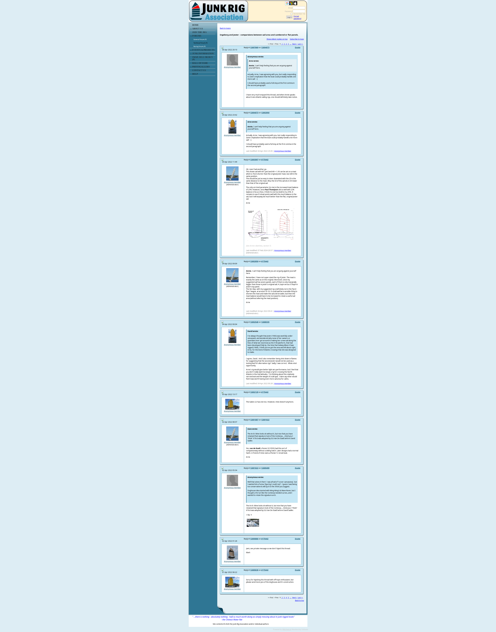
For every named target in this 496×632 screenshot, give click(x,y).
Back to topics (225, 28)
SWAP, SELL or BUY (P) (202, 58)
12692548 (254, 322)
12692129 (254, 392)
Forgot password (297, 17)
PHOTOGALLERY (201, 67)
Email (289, 8)
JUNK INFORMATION (203, 53)
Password (288, 11)
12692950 (265, 113)
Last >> (300, 44)
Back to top (299, 600)
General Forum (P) (200, 39)
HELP (195, 74)
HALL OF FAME (200, 63)
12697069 (254, 47)
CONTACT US (199, 70)
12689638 (254, 570)
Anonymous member (232, 67)
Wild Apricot (286, 629)
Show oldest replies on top (277, 39)
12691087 (254, 420)
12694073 (265, 47)
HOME (195, 25)
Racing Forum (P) (199, 46)
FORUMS (196, 36)
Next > (294, 44)
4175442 (264, 160)
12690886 (254, 539)
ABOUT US (197, 28)
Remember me (299, 14)
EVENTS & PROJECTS (203, 50)
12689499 (265, 468)
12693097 (254, 160)
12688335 (265, 322)
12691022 (265, 420)
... (291, 44)
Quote (297, 47)
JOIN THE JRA (199, 32)
